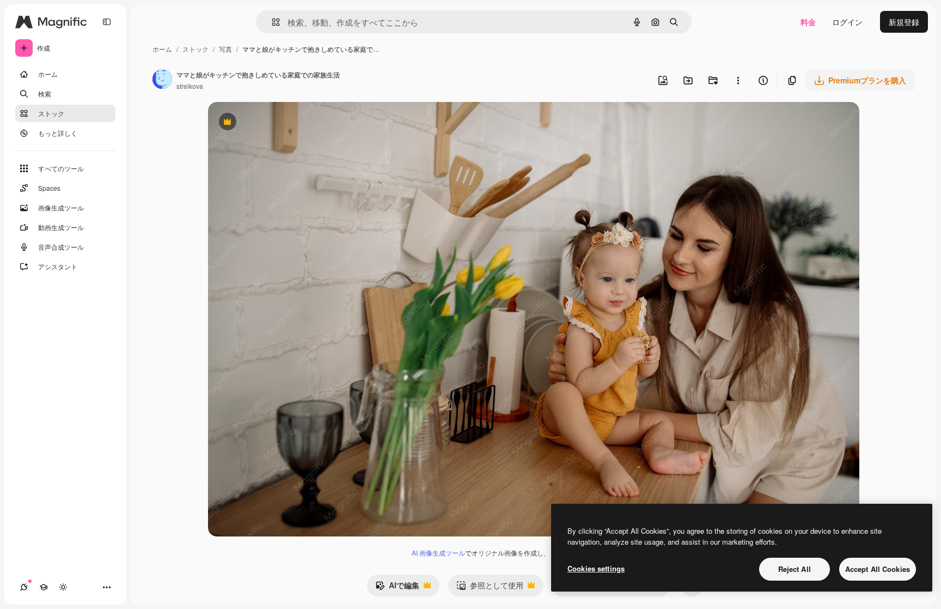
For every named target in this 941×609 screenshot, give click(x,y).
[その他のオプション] (738, 80)
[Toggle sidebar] (106, 22)
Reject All (794, 569)
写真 (225, 48)
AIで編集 (397, 588)
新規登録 (904, 21)
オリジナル (282, 123)
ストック (195, 48)
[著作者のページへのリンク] (162, 80)
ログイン (847, 21)
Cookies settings (596, 568)
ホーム (162, 48)
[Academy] (43, 587)
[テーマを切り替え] (63, 587)
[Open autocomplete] (271, 22)
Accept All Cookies (877, 569)
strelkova (189, 86)
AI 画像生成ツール (438, 552)
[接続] (24, 587)
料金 (808, 21)
